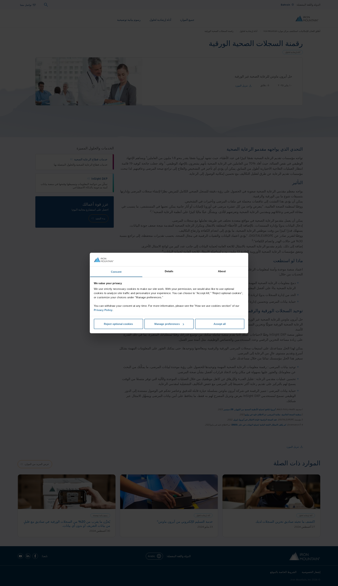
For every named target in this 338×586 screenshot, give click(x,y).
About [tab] (222, 271)
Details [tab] (169, 271)
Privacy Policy (103, 309)
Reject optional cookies (118, 323)
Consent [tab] (116, 271)
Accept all (220, 323)
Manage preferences (167, 323)
